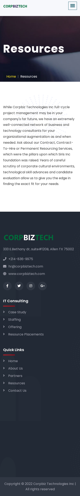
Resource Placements (26, 334)
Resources (16, 383)
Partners (15, 375)
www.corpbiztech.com (26, 273)
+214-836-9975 (20, 259)
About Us (15, 368)
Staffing (14, 319)
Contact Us (17, 390)
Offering (15, 327)
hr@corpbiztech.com (25, 266)
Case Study (17, 312)
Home (11, 76)
